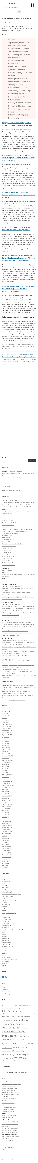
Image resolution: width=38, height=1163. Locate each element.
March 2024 (5, 772)
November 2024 (6, 756)
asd (30, 344)
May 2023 (4, 794)
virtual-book (5, 957)
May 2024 (4, 768)
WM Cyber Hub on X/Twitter (9, 1132)
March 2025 (5, 747)
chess (3, 890)
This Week (17, 473)
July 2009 (4, 810)
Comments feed (6, 992)
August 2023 (5, 787)
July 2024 (4, 764)
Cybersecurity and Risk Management (11, 894)
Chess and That (6, 560)
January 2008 (5, 848)
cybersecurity (9, 1035)
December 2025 (6, 728)
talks (3, 949)
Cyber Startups (6, 1040)
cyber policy (15, 1016)
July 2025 (4, 739)
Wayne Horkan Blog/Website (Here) (11, 1084)
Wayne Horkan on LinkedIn (9, 1086)
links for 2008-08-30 (7, 570)
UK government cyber (7, 1060)
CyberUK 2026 (5, 527)
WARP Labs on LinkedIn (8, 1117)
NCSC (31, 1043)
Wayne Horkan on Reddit (8, 1090)
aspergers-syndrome (10, 346)
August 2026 (5, 711)
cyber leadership (6, 1016)
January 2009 (5, 823)
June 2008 (4, 838)
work (3, 963)
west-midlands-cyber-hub (9, 959)
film (3, 898)
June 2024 (4, 766)
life (3, 908)
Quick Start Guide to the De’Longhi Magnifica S (14, 655)
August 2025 (5, 737)
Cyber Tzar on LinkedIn (8, 1101)
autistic (22, 346)
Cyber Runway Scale (11, 1027)
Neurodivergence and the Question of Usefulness (15, 531)
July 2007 (4, 861)
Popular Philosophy (7, 550)
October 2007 (5, 855)
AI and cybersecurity (8, 1005)
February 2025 (6, 749)
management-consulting (8, 913)
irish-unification (6, 904)
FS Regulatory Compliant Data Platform (12, 544)
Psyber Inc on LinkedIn (8, 1109)
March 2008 (5, 844)
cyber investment (30, 1014)
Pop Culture (5, 554)
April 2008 (4, 842)
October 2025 (5, 732)
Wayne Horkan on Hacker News (10, 1094)
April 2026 (4, 720)
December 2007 (6, 850)
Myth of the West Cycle (8, 556)
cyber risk (5, 1024)
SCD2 (13, 1051)
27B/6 (3, 1149)
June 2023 (4, 791)
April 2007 (4, 867)
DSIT (15, 1043)
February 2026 (6, 724)
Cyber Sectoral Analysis (8, 539)
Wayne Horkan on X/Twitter (9, 1088)
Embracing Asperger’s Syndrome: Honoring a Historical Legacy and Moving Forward (20, 71)
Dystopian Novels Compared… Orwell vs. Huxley (14, 595)
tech (3, 951)
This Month (24, 473)
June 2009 (4, 813)
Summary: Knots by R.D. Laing (17, 700)
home (3, 902)
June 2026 (4, 716)
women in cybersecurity (29, 1060)
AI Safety (16, 1005)
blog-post (4, 887)
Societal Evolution (6, 542)
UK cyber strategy (6, 1058)
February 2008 (6, 846)
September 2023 (6, 785)
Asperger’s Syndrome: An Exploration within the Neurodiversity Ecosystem (19, 46)
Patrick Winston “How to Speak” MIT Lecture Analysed (16, 592)
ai (2, 879)
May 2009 (4, 815)
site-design (5, 936)
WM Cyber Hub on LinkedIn (9, 1130)
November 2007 (6, 853)
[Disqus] (19, 387)
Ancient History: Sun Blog (8, 565)
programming (5, 925)
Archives (10, 478)
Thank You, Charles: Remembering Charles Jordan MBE (16, 505)
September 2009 (6, 806)
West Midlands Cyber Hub (9, 546)
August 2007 (5, 859)
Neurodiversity (6, 537)
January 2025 (5, 751)
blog (3, 885)
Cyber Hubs (22, 1011)
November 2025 (6, 730)
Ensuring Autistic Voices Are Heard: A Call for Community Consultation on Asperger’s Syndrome (20, 107)
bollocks (25, 1006)
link (3, 911)
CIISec (30, 1005)
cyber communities (13, 1008)
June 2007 (4, 863)
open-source (5, 921)
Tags (20, 478)
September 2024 (6, 760)
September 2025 (6, 735)
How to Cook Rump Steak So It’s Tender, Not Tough (15, 617)
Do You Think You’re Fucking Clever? (11, 500)
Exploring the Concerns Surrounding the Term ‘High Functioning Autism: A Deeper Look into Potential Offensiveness (19, 94)
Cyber (6, 1128)
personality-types (6, 923)
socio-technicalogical (7, 946)
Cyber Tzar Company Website (10, 1098)
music (3, 915)
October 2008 (5, 829)
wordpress (5, 961)
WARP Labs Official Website (9, 1115)
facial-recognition (6, 896)
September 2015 (6, 804)
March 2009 (5, 819)
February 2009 (6, 821)
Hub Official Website (13, 1128)
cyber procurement (25, 1016)
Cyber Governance (10, 1011)
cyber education (23, 1008)
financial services (23, 1044)
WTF (3, 965)
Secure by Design (20, 1051)
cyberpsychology (6, 892)
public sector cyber (6, 1051)
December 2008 (6, 825)
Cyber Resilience (20, 1019)
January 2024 (5, 777)
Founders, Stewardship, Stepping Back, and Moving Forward (18, 502)
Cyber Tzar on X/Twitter (8, 1103)
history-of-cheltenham (8, 900)
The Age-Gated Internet (8, 525)
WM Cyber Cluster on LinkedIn (10, 1124)
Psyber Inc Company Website (9, 1107)
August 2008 (5, 834)
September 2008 (6, 831)
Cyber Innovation (20, 1014)
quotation (4, 927)
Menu (19, 11)
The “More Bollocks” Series (9, 563)
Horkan (12, 3)
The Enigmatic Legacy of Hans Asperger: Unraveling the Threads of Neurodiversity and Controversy (19, 57)
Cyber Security (21, 1036)
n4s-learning (5, 917)
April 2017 (4, 802)
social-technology (6, 942)
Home (4, 1072)
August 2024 (5, 762)
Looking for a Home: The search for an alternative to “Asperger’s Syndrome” (19, 82)
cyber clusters (5, 1008)
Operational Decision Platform (10, 523)
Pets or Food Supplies (8, 1147)
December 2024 (6, 754)
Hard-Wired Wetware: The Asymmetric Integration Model (17, 529)
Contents (12, 39)
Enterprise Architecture (8, 535)
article (3, 883)
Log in (3, 987)
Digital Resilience (7, 1044)
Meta (9, 480)
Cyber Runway (17, 1024)
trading (4, 953)
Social (6, 480)
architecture (5, 881)
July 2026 (4, 714)
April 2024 (4, 770)
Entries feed (5, 989)
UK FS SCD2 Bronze (20, 1058)
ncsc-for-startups (7, 1048)
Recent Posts (11, 471)
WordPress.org (6, 994)
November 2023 (6, 781)
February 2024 (6, 775)
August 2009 (5, 808)
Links (13, 480)
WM (3, 1128)
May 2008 (4, 840)
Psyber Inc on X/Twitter (8, 1111)
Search (4, 458)
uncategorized (6, 955)
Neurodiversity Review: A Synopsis (11, 490)
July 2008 (4, 836)
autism (18, 346)
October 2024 (5, 758)
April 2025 (4, 745)
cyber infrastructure (8, 1014)
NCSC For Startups (7, 552)
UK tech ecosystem (18, 1060)
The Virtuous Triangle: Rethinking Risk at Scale (21, 685)
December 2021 (6, 800)
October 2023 (5, 783)
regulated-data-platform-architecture (12, 930)
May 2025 (4, 743)
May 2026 (4, 718)
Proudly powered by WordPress (9, 1160)
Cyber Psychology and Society (10, 533)
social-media (5, 940)
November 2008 (6, 827)
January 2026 (5, 726)
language (4, 906)
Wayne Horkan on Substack (9, 1092)
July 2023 (4, 789)
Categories (16, 478)
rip (3, 932)
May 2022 (4, 798)
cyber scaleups (24, 1028)
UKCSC (28, 1054)
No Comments (6, 22)
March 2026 (5, 722)
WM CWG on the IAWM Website (10, 1136)
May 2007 (4, 865)
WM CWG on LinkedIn (8, 1138)
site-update (5, 938)
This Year (29, 473)
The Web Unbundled (7, 520)
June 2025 (4, 741)
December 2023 (6, 779)
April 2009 (4, 817)
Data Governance (18, 1039)
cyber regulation (6, 1020)
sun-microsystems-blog (14, 1054)
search (4, 934)
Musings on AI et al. (7, 548)
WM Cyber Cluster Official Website (11, 1122)
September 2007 (6, 857)
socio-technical (6, 944)
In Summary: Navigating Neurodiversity (18, 116)
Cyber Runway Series (7, 558)
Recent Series (18, 471)
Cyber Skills (29, 1036)
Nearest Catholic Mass (8, 1145)
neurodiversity (19, 344)
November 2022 (6, 796)
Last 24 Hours (11, 473)
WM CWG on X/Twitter (8, 1141)
